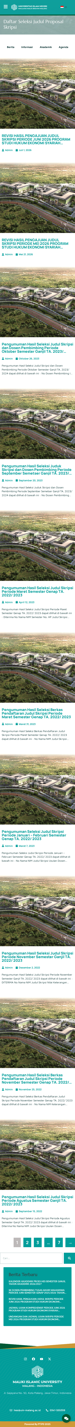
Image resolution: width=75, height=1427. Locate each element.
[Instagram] (25, 1359)
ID (65, 7)
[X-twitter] (49, 1359)
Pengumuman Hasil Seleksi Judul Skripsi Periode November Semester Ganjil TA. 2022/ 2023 (37, 957)
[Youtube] (41, 1359)
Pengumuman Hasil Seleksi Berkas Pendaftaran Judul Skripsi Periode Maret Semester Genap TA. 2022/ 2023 (36, 713)
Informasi (27, 47)
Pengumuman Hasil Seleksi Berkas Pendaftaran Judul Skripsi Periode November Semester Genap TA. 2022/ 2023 (35, 1080)
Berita (10, 47)
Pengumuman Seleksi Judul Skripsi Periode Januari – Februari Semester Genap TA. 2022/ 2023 (34, 835)
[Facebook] (33, 1359)
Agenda (63, 47)
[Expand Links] (66, 1418)
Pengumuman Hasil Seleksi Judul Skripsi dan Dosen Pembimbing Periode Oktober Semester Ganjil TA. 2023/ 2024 (37, 349)
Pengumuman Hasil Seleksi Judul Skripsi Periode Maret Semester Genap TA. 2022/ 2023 (37, 591)
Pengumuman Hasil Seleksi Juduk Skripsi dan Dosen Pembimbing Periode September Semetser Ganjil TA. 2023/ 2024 (37, 471)
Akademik (46, 47)
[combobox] (31, 1258)
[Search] (69, 1258)
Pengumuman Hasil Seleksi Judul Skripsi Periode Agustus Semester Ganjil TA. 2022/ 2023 (37, 1200)
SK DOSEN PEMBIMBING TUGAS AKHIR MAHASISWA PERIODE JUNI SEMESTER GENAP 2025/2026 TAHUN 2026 (37, 1291)
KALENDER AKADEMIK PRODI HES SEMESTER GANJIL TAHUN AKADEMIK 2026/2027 (37, 1282)
